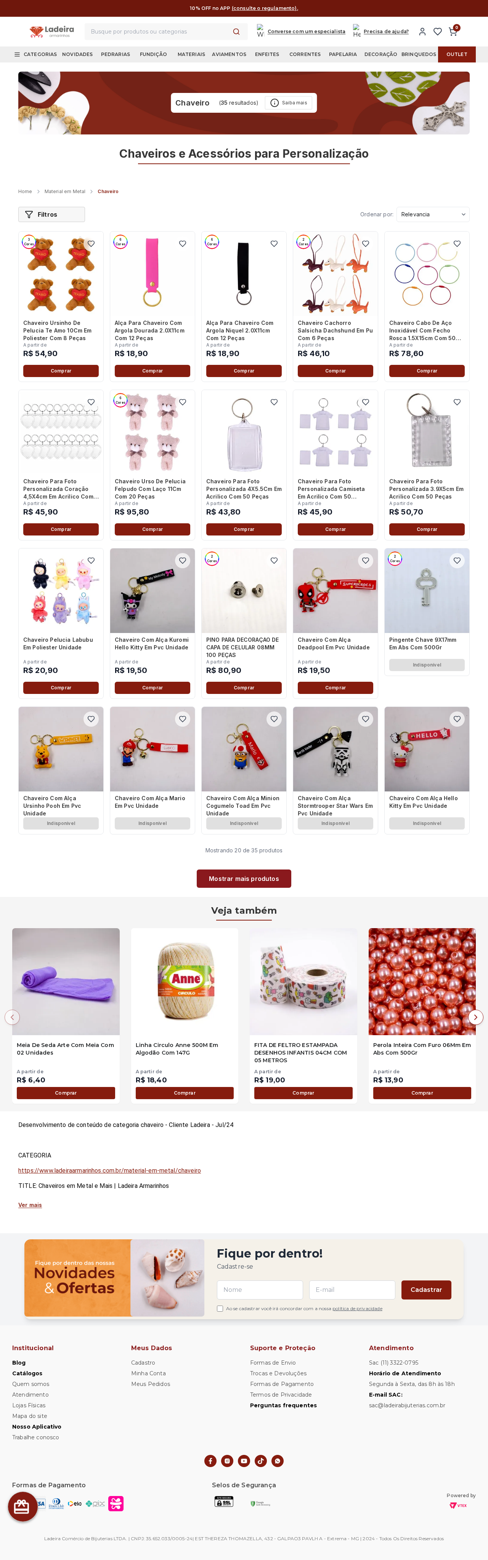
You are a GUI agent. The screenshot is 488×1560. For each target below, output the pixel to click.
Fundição (153, 54)
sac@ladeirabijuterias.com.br (407, 1405)
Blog (19, 1362)
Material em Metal (65, 191)
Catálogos (27, 1373)
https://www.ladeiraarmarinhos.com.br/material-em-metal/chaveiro (109, 1170)
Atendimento (30, 1394)
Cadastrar (426, 1289)
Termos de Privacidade (281, 1394)
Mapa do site (29, 1416)
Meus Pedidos (150, 1384)
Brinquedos (419, 54)
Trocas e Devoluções (278, 1373)
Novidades (77, 54)
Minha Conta (148, 1373)
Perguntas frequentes (283, 1405)
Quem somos (31, 1384)
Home (25, 191)
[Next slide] (475, 1017)
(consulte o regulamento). (265, 8)
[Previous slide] (12, 1017)
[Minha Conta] (422, 31)
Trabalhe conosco (35, 1437)
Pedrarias (115, 54)
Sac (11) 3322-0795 (393, 1362)
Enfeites (267, 54)
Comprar (61, 371)
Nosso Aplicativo (37, 1426)
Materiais (191, 54)
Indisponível (427, 665)
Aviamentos (229, 54)
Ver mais (30, 1205)
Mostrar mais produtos (244, 878)
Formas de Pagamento (282, 1384)
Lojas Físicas (28, 1405)
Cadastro (143, 1362)
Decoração (380, 54)
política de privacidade (357, 1308)
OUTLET (456, 54)
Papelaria (343, 54)
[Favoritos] (437, 31)
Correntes (305, 54)
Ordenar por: (376, 214)
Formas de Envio (273, 1362)
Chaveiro (108, 191)
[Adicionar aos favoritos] (91, 243)
